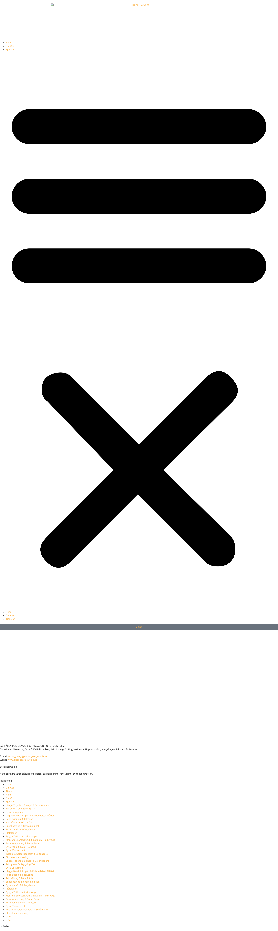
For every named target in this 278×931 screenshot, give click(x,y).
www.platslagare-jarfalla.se (22, 759)
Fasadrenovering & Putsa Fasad (23, 843)
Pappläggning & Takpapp (19, 819)
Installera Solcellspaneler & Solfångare (27, 853)
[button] (139, 330)
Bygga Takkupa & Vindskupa (21, 836)
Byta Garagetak (14, 812)
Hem (8, 42)
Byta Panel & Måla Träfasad (21, 846)
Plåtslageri (11, 832)
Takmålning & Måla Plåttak (20, 822)
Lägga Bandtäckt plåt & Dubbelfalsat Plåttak (30, 815)
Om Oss (10, 46)
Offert (9, 916)
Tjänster (10, 49)
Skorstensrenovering (17, 857)
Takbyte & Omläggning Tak (20, 808)
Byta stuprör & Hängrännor (20, 829)
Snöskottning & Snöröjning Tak (23, 825)
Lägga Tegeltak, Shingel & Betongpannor (28, 805)
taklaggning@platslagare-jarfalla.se (27, 756)
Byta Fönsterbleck (15, 850)
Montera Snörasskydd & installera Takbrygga (30, 839)
